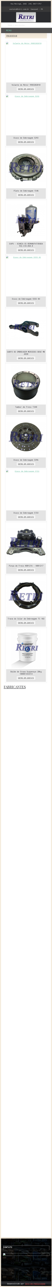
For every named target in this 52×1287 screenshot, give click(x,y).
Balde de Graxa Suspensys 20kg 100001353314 (26, 672)
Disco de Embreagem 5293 (26, 138)
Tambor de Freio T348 (26, 407)
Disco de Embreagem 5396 (26, 460)
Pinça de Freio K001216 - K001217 (26, 566)
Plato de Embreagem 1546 (26, 190)
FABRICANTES (15, 687)
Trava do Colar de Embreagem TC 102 (26, 618)
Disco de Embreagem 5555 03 (26, 299)
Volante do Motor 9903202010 (26, 85)
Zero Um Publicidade (35, 1284)
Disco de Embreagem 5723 (26, 513)
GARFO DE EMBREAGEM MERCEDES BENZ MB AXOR (26, 353)
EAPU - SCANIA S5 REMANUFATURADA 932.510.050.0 (26, 244)
